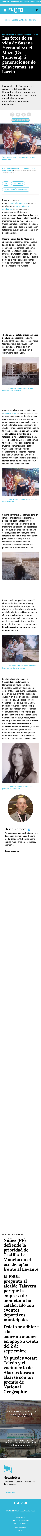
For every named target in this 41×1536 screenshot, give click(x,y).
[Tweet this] (23, 115)
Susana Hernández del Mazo (16, 189)
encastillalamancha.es (18, 203)
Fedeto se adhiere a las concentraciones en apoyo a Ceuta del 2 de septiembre (21, 1339)
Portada (7, 20)
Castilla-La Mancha (19, 20)
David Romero (7, 170)
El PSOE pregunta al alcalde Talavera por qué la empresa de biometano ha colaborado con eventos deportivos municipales (20, 1298)
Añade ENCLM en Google (21, 120)
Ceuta (26, 2)
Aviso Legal (20, 1517)
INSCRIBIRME (10, 1492)
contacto (20, 1530)
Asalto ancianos (17, 2)
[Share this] (18, 115)
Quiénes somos (20, 1527)
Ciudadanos (18, 183)
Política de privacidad (21, 1520)
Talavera (32, 20)
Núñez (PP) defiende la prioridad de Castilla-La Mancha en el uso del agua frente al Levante (21, 1254)
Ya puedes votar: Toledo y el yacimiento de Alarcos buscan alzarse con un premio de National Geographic (20, 1374)
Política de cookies (20, 1524)
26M (5, 183)
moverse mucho (10, 413)
